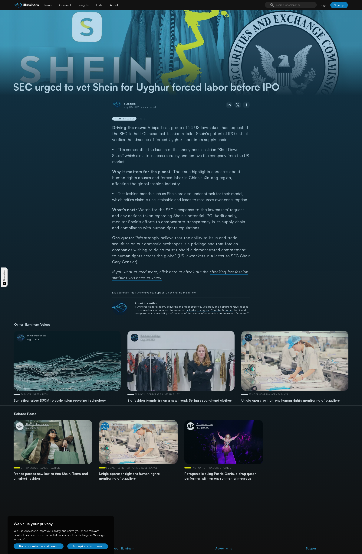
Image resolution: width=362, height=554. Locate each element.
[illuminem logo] (26, 5)
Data (99, 5)
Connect (65, 5)
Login (323, 5)
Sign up (339, 5)
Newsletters (4, 275)
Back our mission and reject (38, 546)
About (114, 5)
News (48, 5)
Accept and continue (87, 546)
